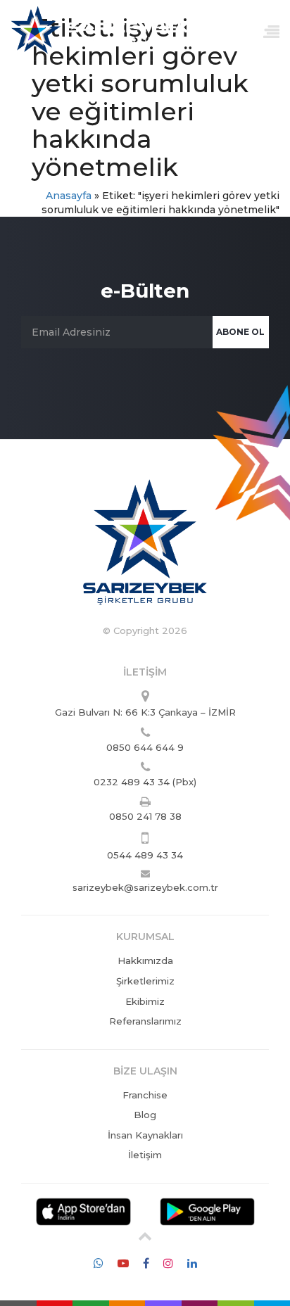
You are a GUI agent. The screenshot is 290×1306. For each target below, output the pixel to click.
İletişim (145, 1154)
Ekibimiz (145, 1001)
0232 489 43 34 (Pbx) (145, 781)
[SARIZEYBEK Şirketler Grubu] (100, 27)
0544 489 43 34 (145, 855)
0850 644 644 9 (145, 747)
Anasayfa (69, 195)
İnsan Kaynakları (145, 1135)
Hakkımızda (145, 960)
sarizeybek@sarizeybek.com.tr (145, 887)
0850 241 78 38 (145, 816)
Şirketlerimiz (145, 981)
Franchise (145, 1095)
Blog (145, 1114)
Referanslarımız (145, 1021)
